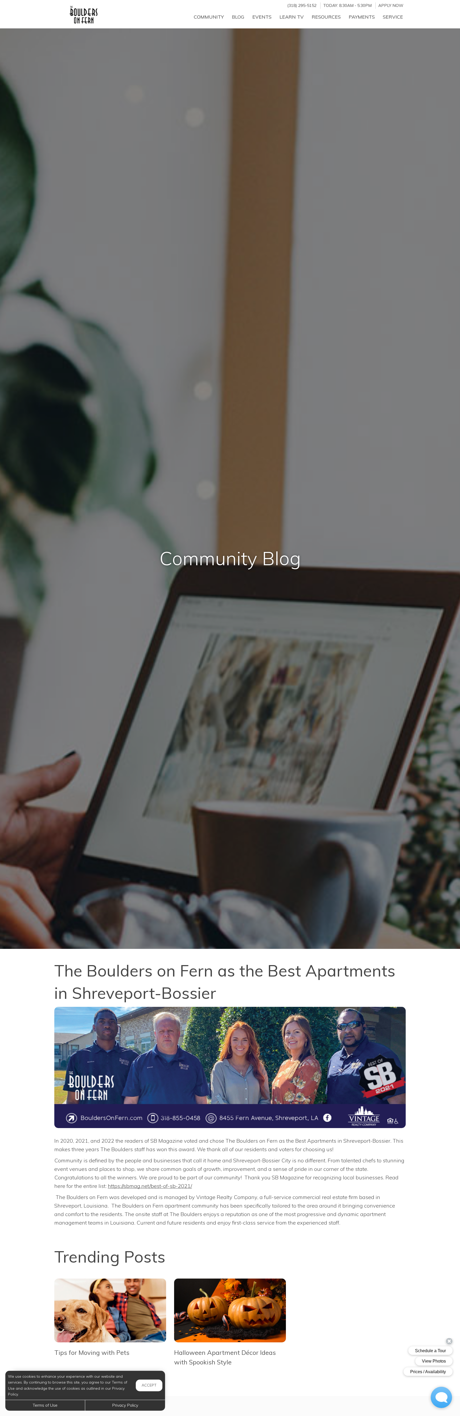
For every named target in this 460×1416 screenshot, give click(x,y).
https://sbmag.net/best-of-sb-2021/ (150, 1186)
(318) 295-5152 (302, 5)
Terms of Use (45, 1405)
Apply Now (390, 5)
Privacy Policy (125, 1405)
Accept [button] (149, 1385)
